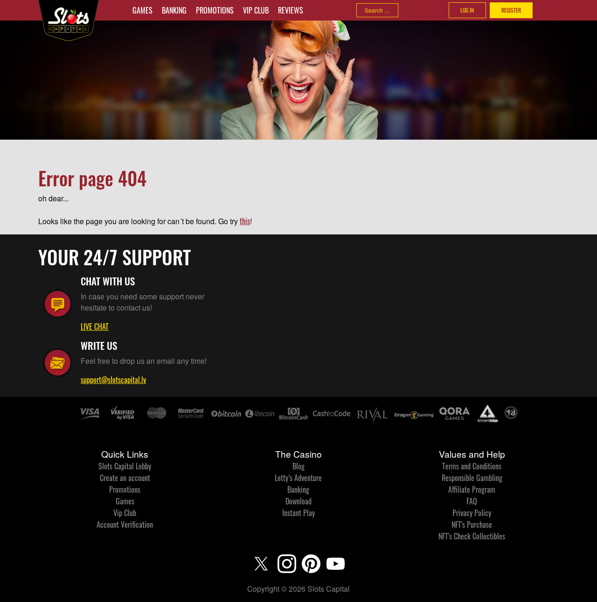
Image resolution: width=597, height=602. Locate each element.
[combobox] (377, 10)
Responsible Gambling (472, 477)
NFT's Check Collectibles (471, 536)
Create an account (125, 477)
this (245, 221)
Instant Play (298, 512)
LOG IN (467, 10)
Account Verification (125, 524)
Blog (298, 466)
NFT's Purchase (471, 524)
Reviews (290, 10)
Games (142, 10)
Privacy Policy (471, 512)
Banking (174, 10)
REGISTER (511, 10)
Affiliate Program (471, 489)
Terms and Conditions (471, 466)
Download (298, 501)
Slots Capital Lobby (124, 466)
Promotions (215, 10)
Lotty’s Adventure (298, 477)
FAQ (471, 501)
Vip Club (256, 10)
